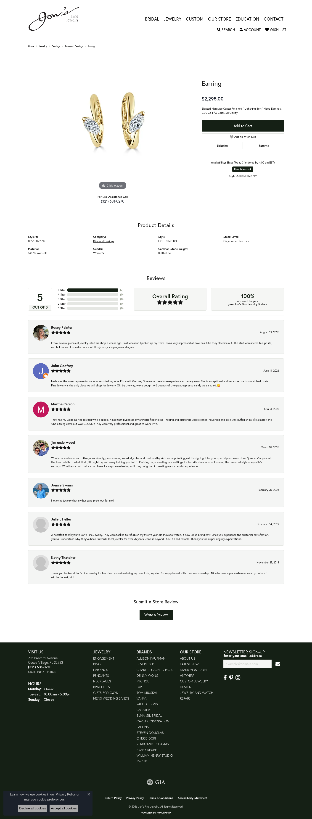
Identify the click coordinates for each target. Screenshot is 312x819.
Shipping (222, 145)
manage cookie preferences (44, 799)
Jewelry (172, 19)
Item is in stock (242, 169)
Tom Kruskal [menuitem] (147, 692)
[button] (226, 29)
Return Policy (113, 798)
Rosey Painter (62, 327)
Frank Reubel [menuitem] (148, 750)
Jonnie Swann (62, 485)
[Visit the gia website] (156, 782)
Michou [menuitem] (143, 681)
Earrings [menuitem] (100, 670)
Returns (264, 145)
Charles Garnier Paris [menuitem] (155, 670)
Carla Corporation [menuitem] (153, 721)
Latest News (190, 664)
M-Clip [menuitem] (142, 761)
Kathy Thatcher (63, 557)
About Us (187, 658)
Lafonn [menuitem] (143, 727)
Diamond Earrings (74, 46)
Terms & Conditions (160, 798)
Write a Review (156, 614)
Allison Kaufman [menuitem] (151, 658)
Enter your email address (242, 655)
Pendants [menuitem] (101, 675)
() (121, 290)
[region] (112, 122)
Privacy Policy (135, 798)
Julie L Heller (61, 519)
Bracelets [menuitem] (101, 687)
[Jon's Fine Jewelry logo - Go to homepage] (56, 19)
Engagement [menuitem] (103, 658)
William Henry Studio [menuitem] (155, 755)
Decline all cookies (32, 808)
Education (247, 19)
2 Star (62, 303)
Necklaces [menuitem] (102, 681)
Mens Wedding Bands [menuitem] (111, 698)
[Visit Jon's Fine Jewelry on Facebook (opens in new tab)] (225, 677)
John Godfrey (62, 365)
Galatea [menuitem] (143, 710)
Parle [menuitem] (141, 687)
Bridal (152, 19)
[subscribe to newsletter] (278, 664)
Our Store (219, 19)
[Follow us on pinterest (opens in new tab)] (231, 677)
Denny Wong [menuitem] (147, 675)
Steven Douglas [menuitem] (150, 732)
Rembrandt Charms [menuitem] (153, 744)
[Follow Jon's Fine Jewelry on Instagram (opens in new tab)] (237, 677)
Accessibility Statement (192, 798)
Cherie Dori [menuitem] (146, 738)
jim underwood (63, 442)
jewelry (43, 46)
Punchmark (164, 812)
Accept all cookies (64, 808)
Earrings (56, 46)
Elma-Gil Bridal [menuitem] (149, 715)
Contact (273, 19)
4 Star (62, 294)
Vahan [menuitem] (142, 698)
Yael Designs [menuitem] (147, 704)
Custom (195, 19)
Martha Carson (62, 404)
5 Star (62, 290)
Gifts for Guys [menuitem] (105, 692)
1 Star (62, 308)
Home (31, 46)
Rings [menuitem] (97, 664)
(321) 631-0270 (112, 201)
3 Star (62, 299)
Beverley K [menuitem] (145, 664)
